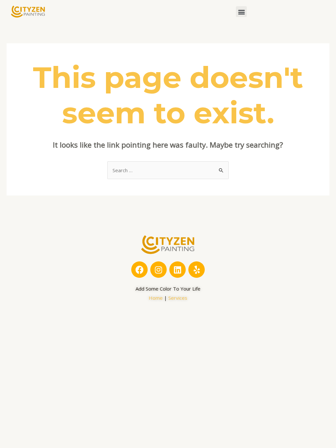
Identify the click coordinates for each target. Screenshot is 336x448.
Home (156, 298)
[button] (241, 11)
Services (177, 298)
